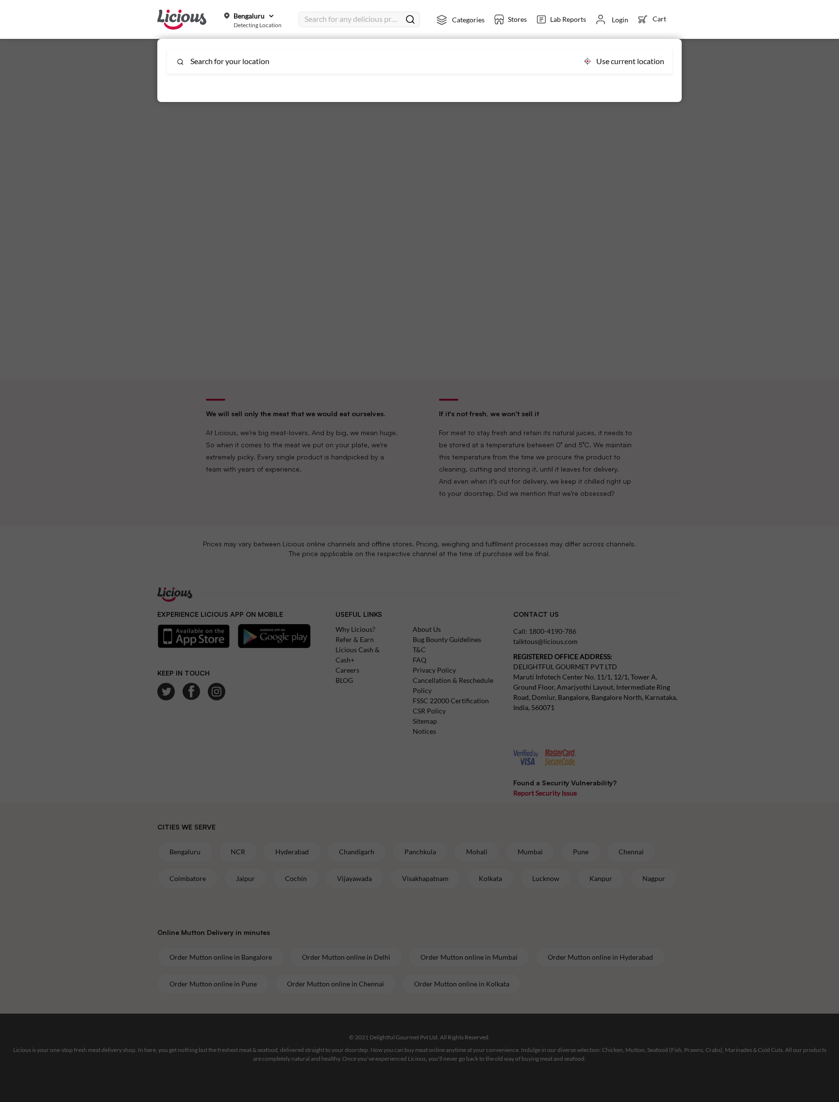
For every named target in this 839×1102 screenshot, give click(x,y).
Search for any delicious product (352, 18)
